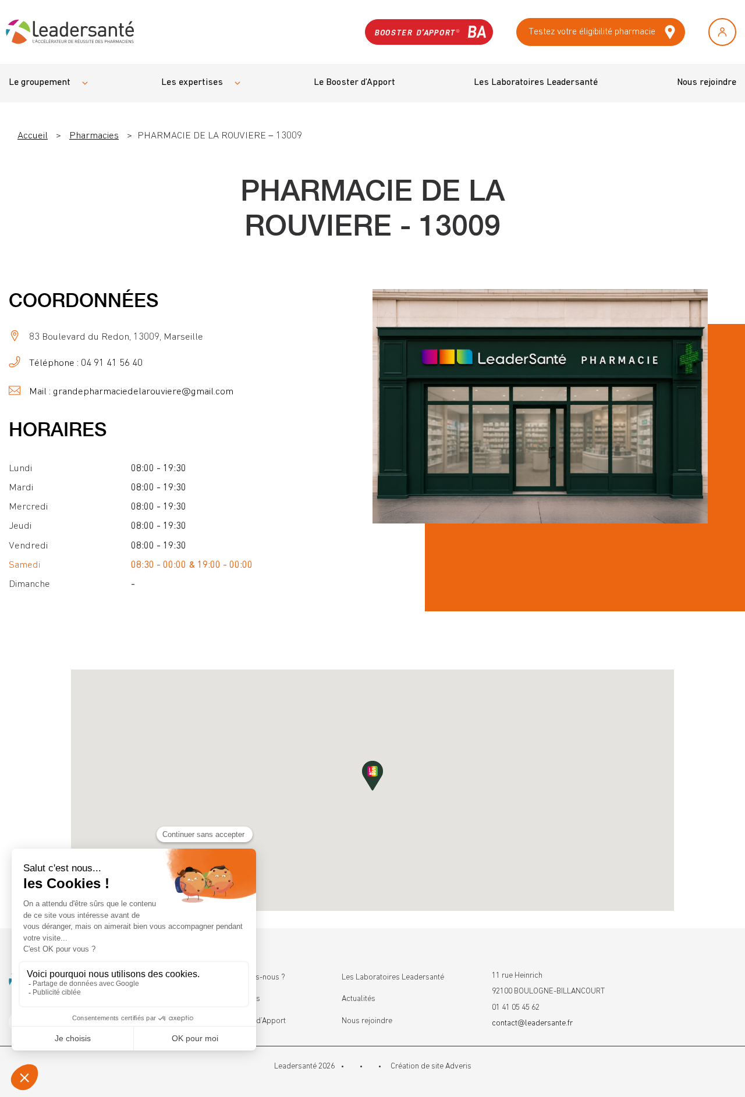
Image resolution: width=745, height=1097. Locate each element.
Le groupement (39, 82)
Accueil (32, 136)
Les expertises (192, 82)
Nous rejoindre (706, 82)
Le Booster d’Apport (354, 82)
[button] (372, 775)
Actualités (358, 999)
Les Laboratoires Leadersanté (536, 82)
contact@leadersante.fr (532, 1023)
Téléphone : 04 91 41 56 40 (86, 363)
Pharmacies (94, 136)
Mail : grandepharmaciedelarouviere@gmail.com (131, 392)
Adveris (458, 1066)
